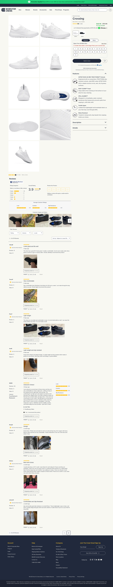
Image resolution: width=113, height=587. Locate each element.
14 (99, 51)
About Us (58, 546)
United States (63, 576)
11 (80, 51)
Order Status (84, 5)
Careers (58, 565)
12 (89, 51)
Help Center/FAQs (36, 549)
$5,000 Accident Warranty (38, 557)
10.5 (76, 51)
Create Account (11, 554)
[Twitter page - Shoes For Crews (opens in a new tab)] (95, 560)
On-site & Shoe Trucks (61, 554)
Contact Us (34, 559)
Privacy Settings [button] (80, 576)
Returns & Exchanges (37, 546)
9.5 (99, 48)
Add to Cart (87, 61)
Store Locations (60, 557)
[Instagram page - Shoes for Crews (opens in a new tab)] (91, 560)
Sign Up (100, 547)
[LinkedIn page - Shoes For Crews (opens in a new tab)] (97, 560)
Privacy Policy (72, 576)
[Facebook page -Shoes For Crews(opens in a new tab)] (93, 560)
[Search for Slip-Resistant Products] (79, 10)
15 (104, 51)
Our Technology (60, 551)
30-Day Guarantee (36, 554)
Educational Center (103, 5)
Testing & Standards (61, 549)
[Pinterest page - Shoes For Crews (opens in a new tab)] (99, 560)
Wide (94, 40)
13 (94, 51)
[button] (90, 73)
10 (104, 48)
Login (78, 5)
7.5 (80, 48)
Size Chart (104, 43)
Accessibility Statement (62, 567)
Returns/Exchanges (92, 5)
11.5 (85, 51)
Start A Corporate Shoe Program (13, 547)
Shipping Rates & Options (38, 551)
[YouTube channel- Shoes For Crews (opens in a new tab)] (101, 560)
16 (75, 55)
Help (111, 5)
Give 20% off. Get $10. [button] (91, 553)
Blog (57, 559)
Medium (85, 40)
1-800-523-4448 (36, 562)
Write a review (25, 174)
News (57, 562)
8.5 (90, 48)
